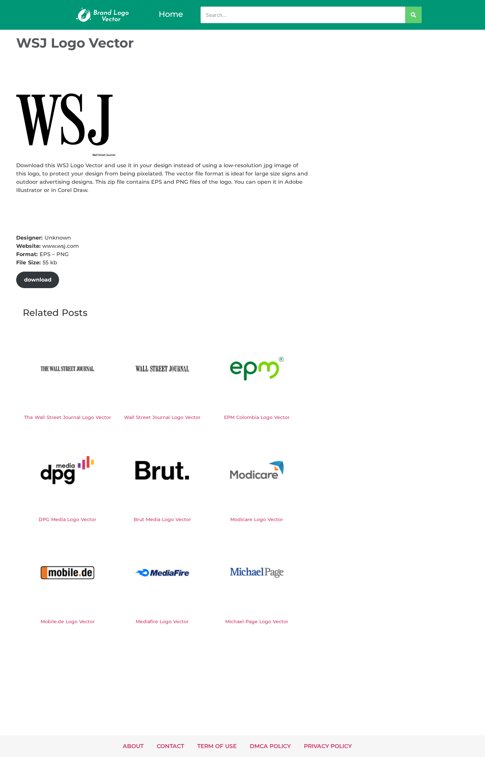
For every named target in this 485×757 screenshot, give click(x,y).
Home (171, 14)
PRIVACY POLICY (328, 746)
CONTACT (170, 746)
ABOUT (133, 746)
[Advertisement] (136, 74)
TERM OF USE (217, 746)
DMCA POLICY (270, 746)
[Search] (413, 15)
